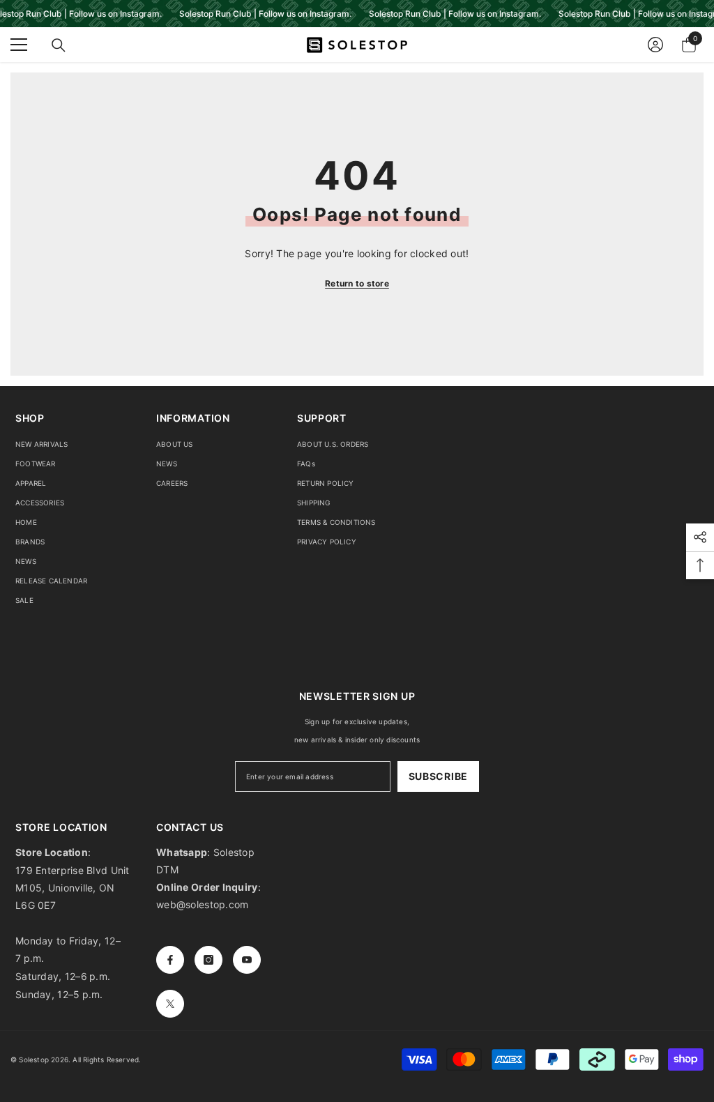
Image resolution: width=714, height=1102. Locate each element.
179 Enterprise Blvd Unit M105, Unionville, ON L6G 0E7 (72, 887)
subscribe (438, 776)
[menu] (18, 44)
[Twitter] (170, 1004)
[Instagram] (208, 960)
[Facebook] (170, 960)
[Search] (58, 45)
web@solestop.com (202, 904)
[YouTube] (247, 960)
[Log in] (655, 44)
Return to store (357, 283)
